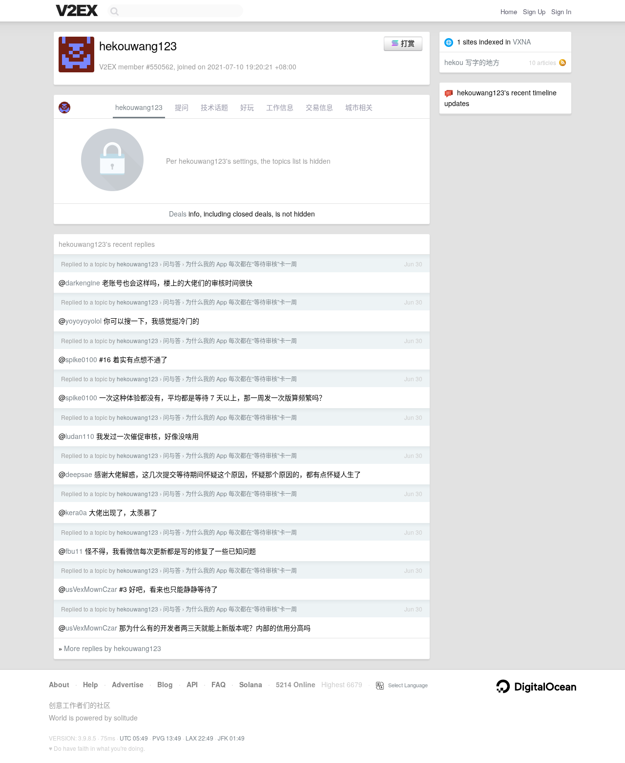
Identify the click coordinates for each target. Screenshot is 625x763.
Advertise (128, 684)
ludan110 (79, 436)
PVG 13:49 (166, 738)
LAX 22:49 (199, 738)
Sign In (561, 11)
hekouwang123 (139, 107)
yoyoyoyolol (83, 321)
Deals (178, 213)
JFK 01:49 (231, 738)
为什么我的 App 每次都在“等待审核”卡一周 (241, 264)
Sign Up (534, 11)
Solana (250, 684)
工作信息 (279, 107)
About (59, 684)
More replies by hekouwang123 (112, 648)
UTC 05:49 (134, 738)
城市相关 (359, 107)
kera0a (76, 512)
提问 (181, 107)
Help (90, 684)
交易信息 (319, 107)
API (192, 684)
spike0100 (81, 359)
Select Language (406, 685)
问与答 (172, 264)
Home (508, 11)
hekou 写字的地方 (472, 62)
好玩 (247, 107)
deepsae (78, 474)
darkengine (82, 282)
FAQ (218, 684)
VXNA (522, 41)
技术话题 (214, 107)
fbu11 (74, 551)
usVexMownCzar (91, 589)
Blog (165, 684)
